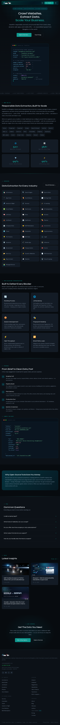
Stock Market (5, 692)
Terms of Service (54, 722)
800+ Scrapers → (36, 694)
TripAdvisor (34, 692)
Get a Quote (48, 3)
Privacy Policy (46, 722)
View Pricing (38, 35)
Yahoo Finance (35, 689)
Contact (34, 715)
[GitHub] (11, 672)
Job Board (4, 684)
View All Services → (50, 185)
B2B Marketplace (6, 710)
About (33, 701)
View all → (54, 559)
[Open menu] (55, 3)
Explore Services (38, 640)
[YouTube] (6, 672)
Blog (33, 703)
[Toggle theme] (42, 3)
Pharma (4, 689)
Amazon (34, 680)
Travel (3, 703)
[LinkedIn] (3, 672)
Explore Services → (24, 35)
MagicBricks (35, 684)
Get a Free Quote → (22, 640)
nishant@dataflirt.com (7, 663)
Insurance (4, 687)
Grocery (4, 698)
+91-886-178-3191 (6, 665)
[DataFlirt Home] (7, 3)
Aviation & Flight (6, 706)
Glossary (34, 706)
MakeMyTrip (34, 687)
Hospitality (4, 701)
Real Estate (4, 682)
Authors (33, 708)
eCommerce (5, 680)
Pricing (33, 713)
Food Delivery (5, 708)
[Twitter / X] (9, 672)
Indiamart (34, 682)
